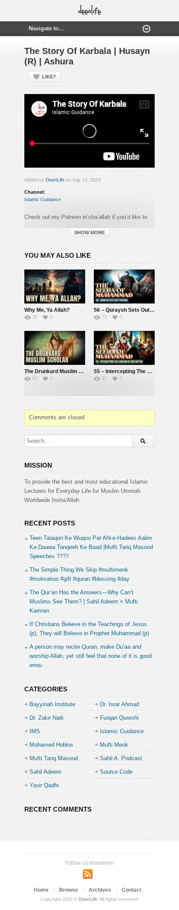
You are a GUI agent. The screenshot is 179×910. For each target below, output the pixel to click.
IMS (35, 731)
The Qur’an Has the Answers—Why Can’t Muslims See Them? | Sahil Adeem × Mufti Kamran (84, 601)
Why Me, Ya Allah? (47, 310)
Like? (49, 76)
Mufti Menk (114, 744)
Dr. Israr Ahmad (119, 704)
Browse (68, 890)
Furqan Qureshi (119, 718)
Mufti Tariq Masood (54, 758)
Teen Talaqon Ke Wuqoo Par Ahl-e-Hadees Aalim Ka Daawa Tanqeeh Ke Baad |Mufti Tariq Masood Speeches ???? (91, 547)
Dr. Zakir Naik (47, 718)
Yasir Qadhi (44, 785)
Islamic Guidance (42, 199)
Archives (100, 890)
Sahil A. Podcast (121, 758)
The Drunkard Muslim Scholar (61, 371)
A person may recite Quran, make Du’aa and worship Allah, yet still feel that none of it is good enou (91, 656)
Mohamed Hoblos (51, 744)
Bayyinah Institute (52, 704)
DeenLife (55, 179)
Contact (131, 890)
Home (41, 890)
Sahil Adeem (45, 771)
